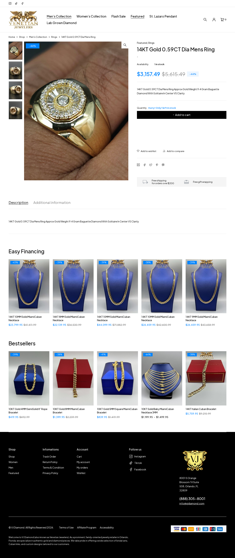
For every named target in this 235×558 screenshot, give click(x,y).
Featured (142, 43)
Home (12, 37)
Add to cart (182, 115)
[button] (124, 45)
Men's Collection (38, 37)
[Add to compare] (173, 151)
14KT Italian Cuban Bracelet (201, 408)
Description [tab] (18, 202)
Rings (54, 37)
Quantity (156, 107)
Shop (22, 37)
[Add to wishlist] (146, 151)
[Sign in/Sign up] (214, 19)
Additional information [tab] (52, 202)
